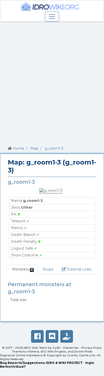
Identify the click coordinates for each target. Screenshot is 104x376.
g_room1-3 (54, 148)
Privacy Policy (91, 348)
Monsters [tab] (22, 269)
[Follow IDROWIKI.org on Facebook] (37, 336)
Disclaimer (71, 348)
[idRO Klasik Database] (50, 6)
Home (18, 148)
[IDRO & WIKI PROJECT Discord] (52, 336)
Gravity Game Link (81, 355)
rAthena (33, 351)
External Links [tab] (81, 269)
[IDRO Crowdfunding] (66, 336)
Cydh (56, 348)
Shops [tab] (47, 269)
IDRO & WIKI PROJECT (64, 363)
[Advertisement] (52, 83)
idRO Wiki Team (35, 348)
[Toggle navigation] (52, 17)
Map (34, 148)
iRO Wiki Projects (53, 351)
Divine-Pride (83, 351)
